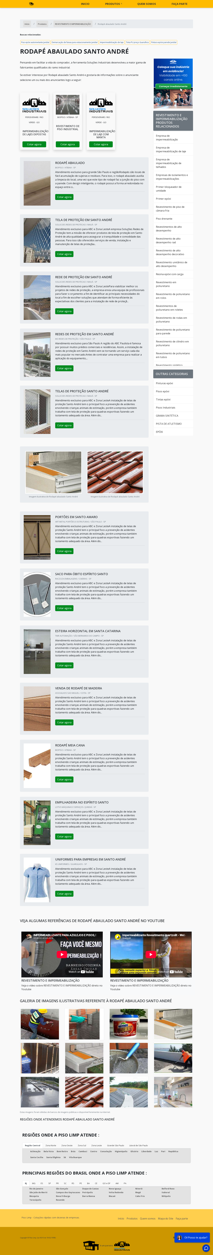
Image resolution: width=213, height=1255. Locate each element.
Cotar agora (34, 144)
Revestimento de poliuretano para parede (173, 331)
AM (117, 1183)
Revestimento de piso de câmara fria (170, 208)
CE (96, 1183)
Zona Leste (96, 1145)
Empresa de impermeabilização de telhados (168, 163)
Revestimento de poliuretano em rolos (173, 296)
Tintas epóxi (163, 399)
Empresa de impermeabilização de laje (171, 149)
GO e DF (106, 1183)
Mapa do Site (165, 1218)
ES (42, 1183)
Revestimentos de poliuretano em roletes (169, 307)
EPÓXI (159, 432)
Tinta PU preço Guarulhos (137, 42)
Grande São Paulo (115, 1145)
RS (73, 1183)
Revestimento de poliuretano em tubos (173, 355)
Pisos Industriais (165, 407)
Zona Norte (51, 1145)
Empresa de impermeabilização (167, 137)
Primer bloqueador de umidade (169, 188)
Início (121, 1218)
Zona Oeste (67, 1145)
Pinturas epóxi (164, 383)
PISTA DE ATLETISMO (169, 424)
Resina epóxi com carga (169, 274)
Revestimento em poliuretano (166, 284)
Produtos (112, 4)
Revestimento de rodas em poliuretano (171, 319)
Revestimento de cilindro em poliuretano (172, 343)
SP (49, 1183)
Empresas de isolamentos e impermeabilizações (172, 176)
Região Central (32, 1145)
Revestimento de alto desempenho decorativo (170, 252)
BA (88, 1183)
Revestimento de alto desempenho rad (168, 240)
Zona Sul (82, 1145)
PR (57, 1183)
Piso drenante (164, 218)
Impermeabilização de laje (111, 42)
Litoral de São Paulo (138, 1145)
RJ (26, 1183)
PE (81, 1183)
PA (125, 1183)
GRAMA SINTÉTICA (167, 415)
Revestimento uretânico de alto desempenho (171, 264)
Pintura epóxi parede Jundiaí (163, 42)
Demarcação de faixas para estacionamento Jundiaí (74, 42)
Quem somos (146, 4)
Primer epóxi (163, 198)
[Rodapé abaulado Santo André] (34, 105)
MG (33, 1183)
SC (65, 1183)
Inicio (85, 4)
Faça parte (179, 4)
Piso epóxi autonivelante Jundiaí (35, 42)
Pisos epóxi (162, 391)
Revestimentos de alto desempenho (169, 228)
